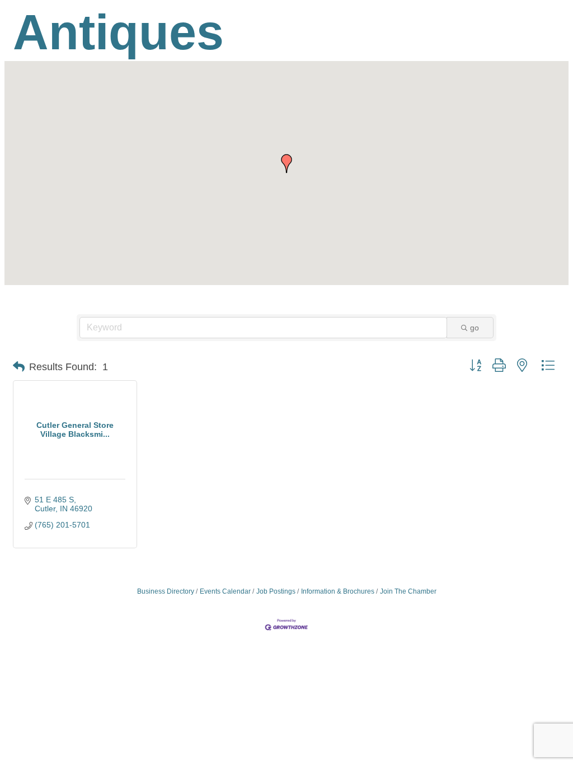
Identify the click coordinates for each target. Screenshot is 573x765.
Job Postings (275, 591)
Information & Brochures (337, 591)
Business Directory (165, 591)
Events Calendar (225, 591)
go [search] (474, 327)
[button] (286, 164)
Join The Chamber (408, 591)
